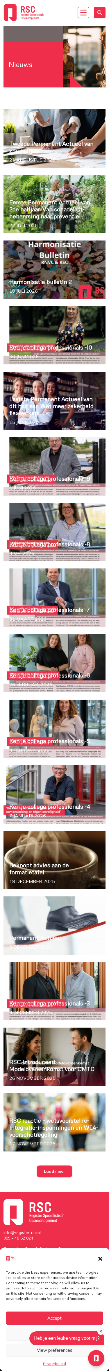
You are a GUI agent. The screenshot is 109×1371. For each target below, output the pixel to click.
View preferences (54, 1350)
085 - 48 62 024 (18, 1238)
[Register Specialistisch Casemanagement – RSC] (23, 12)
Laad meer (54, 1171)
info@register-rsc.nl (22, 1232)
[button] (100, 1258)
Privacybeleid (54, 1363)
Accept (54, 1318)
